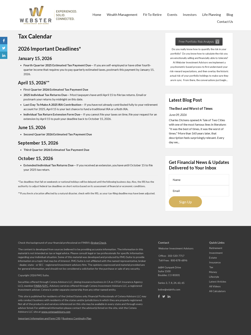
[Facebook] (159, 296)
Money (213, 271)
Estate (213, 257)
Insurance (215, 262)
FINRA (38, 285)
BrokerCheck (98, 242)
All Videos (215, 286)
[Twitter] (163, 296)
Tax (211, 267)
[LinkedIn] (169, 296)
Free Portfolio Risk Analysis (196, 42)
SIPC (45, 285)
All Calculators (217, 291)
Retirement (215, 248)
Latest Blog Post (185, 100)
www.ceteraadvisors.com (55, 311)
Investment (216, 252)
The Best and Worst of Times (191, 108)
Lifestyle (214, 276)
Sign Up (185, 202)
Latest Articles (217, 281)
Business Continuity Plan (76, 318)
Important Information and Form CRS (39, 318)
